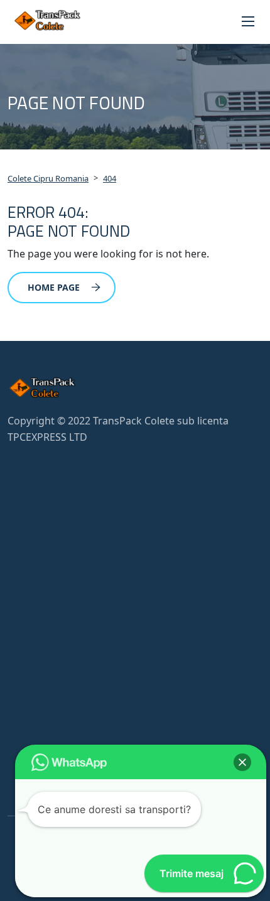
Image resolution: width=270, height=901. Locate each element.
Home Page (54, 287)
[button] (242, 762)
